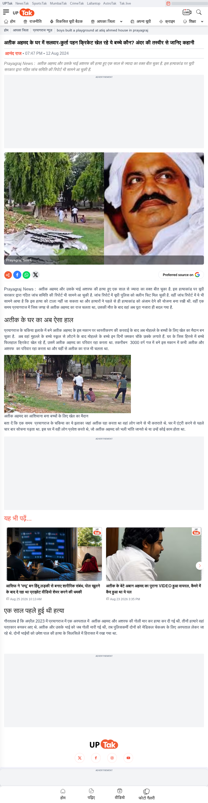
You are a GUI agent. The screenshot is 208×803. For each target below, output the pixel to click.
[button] (105, 22)
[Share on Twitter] (35, 275)
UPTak (7, 3)
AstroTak (109, 3)
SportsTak (39, 3)
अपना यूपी (143, 21)
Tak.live (125, 3)
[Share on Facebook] (17, 275)
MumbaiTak (58, 3)
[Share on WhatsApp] (26, 275)
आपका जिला (106, 21)
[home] (104, 744)
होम (12, 21)
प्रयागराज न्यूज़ (42, 30)
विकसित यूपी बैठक (69, 21)
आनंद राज (13, 53)
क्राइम (170, 21)
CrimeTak (77, 3)
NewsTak (22, 3)
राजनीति (35, 21)
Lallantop (93, 3)
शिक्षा (192, 21)
